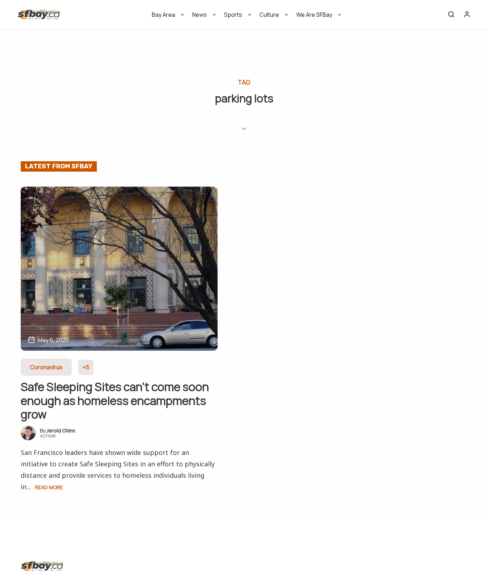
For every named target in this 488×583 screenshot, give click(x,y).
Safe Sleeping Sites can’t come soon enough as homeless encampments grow (115, 400)
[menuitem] (165, 17)
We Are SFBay (314, 15)
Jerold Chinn (60, 430)
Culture (269, 15)
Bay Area (163, 15)
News (199, 15)
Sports (233, 15)
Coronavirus (46, 367)
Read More (49, 487)
